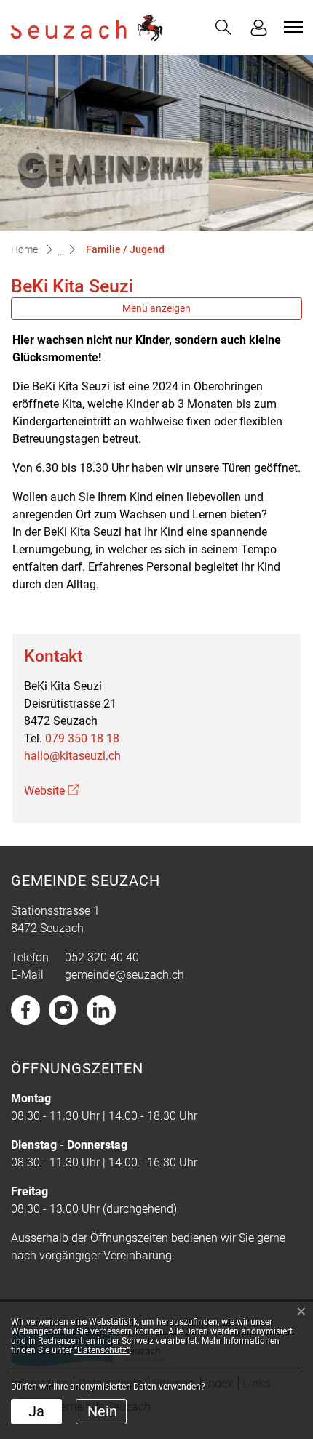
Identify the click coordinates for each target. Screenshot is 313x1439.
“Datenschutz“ (102, 1350)
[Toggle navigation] (291, 27)
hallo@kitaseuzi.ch (72, 756)
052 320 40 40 (102, 957)
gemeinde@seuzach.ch (124, 975)
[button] (223, 27)
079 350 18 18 (82, 738)
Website (51, 791)
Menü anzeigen (156, 308)
